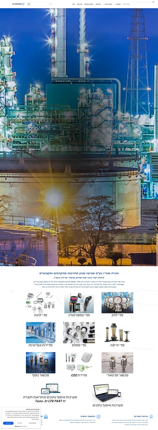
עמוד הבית (126, 4)
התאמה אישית (32, 423)
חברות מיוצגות (89, 4)
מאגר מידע (108, 4)
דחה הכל (19, 423)
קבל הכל (8, 423)
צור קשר (79, 4)
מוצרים (118, 4)
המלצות (98, 4)
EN (73, 4)
